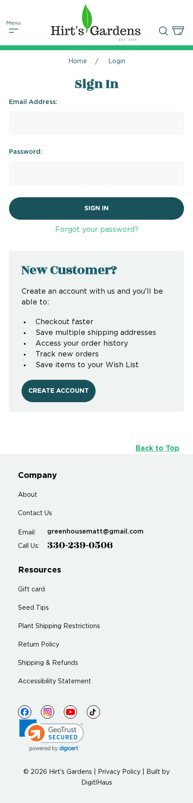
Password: (25, 152)
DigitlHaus (96, 783)
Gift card (31, 589)
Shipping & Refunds (48, 663)
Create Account (58, 391)
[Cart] (178, 31)
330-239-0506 (80, 545)
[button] (51, 735)
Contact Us (35, 513)
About (27, 495)
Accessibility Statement (54, 681)
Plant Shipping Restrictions (59, 626)
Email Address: (33, 102)
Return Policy (38, 644)
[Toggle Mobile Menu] (14, 31)
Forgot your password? (96, 229)
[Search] (163, 31)
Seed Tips (33, 608)
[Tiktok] (93, 712)
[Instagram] (47, 712)
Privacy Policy (119, 772)
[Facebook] (24, 712)
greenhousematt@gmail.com (95, 531)
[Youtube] (70, 712)
